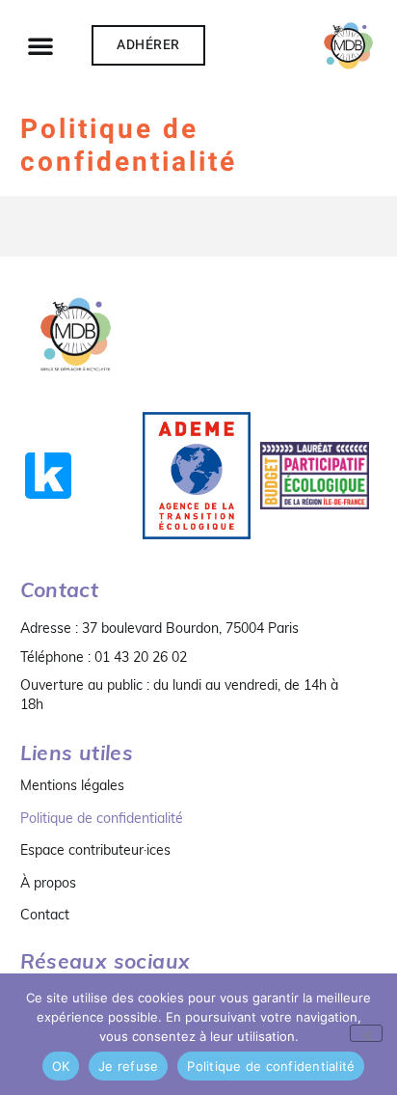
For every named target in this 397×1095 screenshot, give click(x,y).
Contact (44, 914)
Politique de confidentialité (101, 818)
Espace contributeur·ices (95, 850)
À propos (48, 882)
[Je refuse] (366, 1033)
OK (61, 1066)
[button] (40, 45)
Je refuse (128, 1066)
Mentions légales (72, 785)
